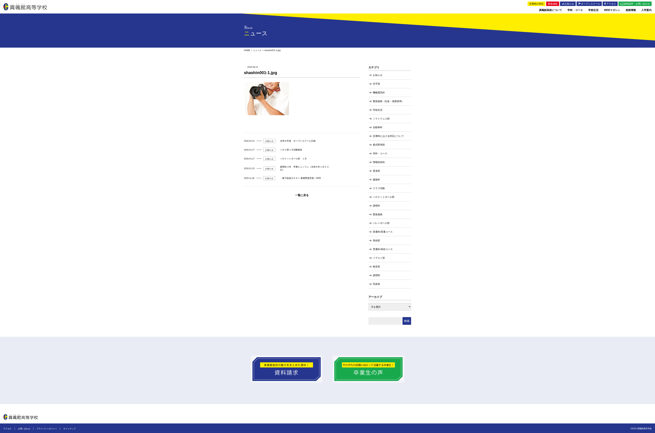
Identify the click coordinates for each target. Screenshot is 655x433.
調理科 (376, 205)
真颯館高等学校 (25, 7)
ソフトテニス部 (381, 118)
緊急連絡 (377, 214)
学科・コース (380, 153)
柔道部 (376, 170)
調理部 (376, 275)
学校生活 (377, 110)
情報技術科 (379, 162)
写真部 (376, 284)
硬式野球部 (379, 144)
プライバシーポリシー (47, 429)
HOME (247, 50)
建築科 (376, 179)
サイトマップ (69, 429)
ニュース (257, 50)
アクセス (7, 429)
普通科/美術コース (383, 249)
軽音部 (376, 266)
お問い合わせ (24, 429)
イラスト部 (379, 258)
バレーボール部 (381, 223)
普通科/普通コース (383, 231)
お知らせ (377, 75)
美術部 (376, 240)
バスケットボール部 (383, 197)
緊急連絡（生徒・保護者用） (388, 101)
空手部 (376, 83)
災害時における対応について (388, 136)
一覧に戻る (302, 195)
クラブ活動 (379, 188)
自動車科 (377, 127)
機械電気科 (379, 92)
